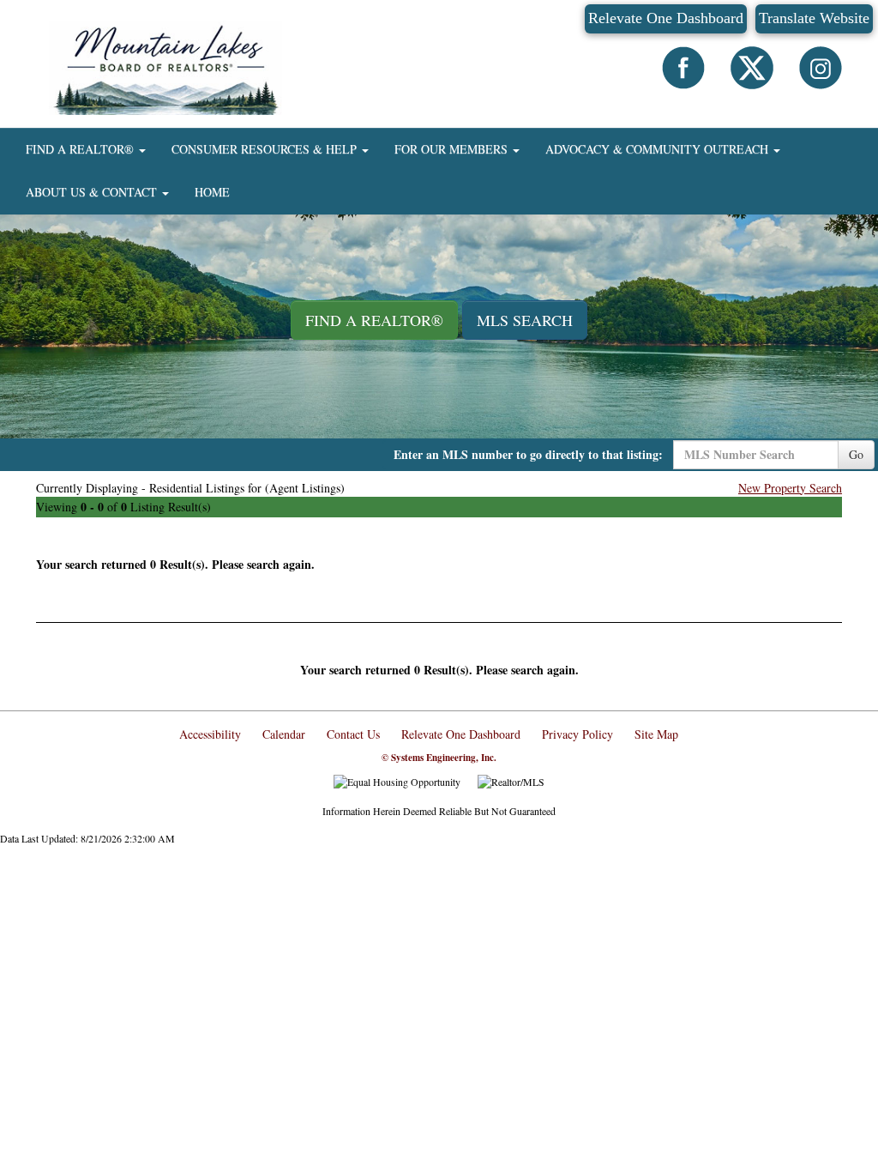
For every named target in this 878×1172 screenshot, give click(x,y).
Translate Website (814, 18)
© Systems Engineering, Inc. (439, 757)
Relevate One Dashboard (665, 18)
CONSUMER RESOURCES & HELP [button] (265, 149)
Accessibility (210, 734)
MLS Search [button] (525, 320)
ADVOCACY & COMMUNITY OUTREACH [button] (658, 149)
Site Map (656, 734)
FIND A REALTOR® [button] (81, 149)
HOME (212, 192)
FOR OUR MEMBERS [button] (452, 149)
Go (856, 454)
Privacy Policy (577, 734)
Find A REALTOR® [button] (374, 320)
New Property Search (790, 488)
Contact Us (353, 734)
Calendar (283, 734)
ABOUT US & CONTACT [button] (93, 192)
